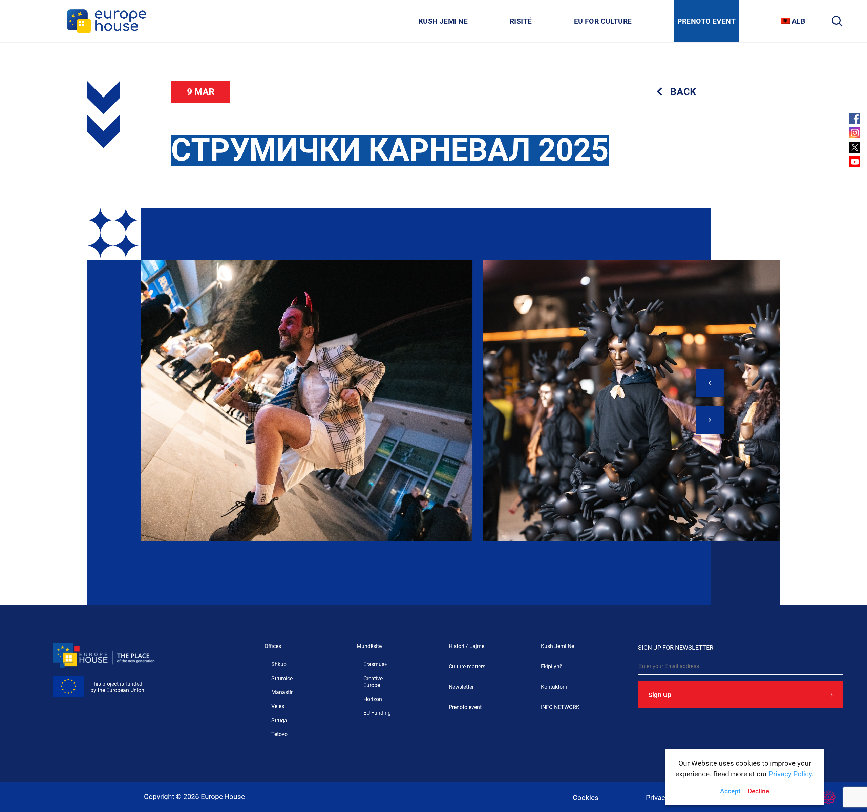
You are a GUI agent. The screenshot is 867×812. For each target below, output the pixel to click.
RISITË (521, 21)
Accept (730, 791)
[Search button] (837, 21)
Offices (273, 646)
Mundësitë (369, 646)
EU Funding (377, 713)
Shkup (279, 664)
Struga (279, 720)
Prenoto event (465, 707)
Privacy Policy (790, 774)
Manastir (282, 692)
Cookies (585, 797)
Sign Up (659, 694)
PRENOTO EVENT (706, 21)
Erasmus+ (375, 664)
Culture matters (467, 666)
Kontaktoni (554, 687)
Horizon (372, 699)
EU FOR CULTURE (603, 21)
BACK (683, 92)
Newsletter (461, 687)
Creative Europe (373, 681)
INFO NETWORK (560, 707)
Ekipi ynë (551, 666)
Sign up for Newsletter (675, 647)
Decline (758, 791)
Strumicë (282, 678)
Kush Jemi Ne (557, 646)
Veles (277, 706)
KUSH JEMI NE (443, 21)
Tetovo (279, 734)
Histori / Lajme (466, 646)
